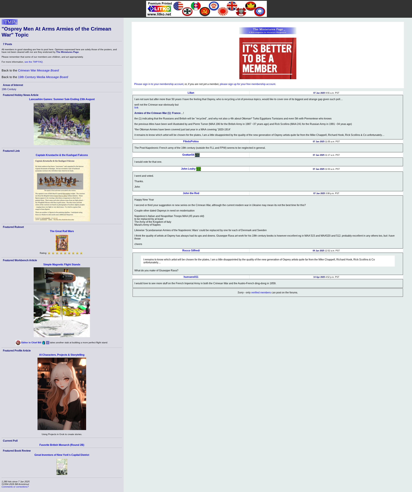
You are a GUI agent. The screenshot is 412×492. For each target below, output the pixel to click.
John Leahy (188, 168)
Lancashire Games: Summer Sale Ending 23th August (62, 99)
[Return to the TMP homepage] (10, 23)
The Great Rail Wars (62, 231)
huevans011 (191, 277)
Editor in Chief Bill (31, 342)
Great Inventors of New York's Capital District (61, 455)
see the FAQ (33, 62)
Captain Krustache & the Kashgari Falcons (62, 155)
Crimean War (38, 70)
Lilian (191, 92)
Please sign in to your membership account (158, 84)
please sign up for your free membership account (247, 84)
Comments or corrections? (15, 486)
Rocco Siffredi (191, 250)
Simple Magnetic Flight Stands (61, 264)
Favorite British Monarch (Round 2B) (61, 445)
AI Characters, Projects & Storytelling (61, 354)
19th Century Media (43, 77)
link (136, 107)
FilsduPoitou (191, 141)
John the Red (191, 193)
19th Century (9, 89)
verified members (261, 292)
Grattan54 (188, 154)
